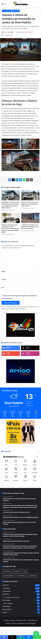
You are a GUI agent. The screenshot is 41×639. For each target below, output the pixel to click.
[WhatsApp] (24, 179)
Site (3, 287)
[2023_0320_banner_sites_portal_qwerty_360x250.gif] (20, 382)
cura (24, 571)
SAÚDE (5, 612)
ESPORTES (6, 594)
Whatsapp (32, 623)
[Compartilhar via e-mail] (27, 179)
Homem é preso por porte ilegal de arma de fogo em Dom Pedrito (29, 204)
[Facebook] (9, 179)
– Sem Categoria (8, 603)
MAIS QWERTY (7, 609)
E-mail (4, 279)
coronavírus (6, 571)
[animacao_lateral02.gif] (20, 325)
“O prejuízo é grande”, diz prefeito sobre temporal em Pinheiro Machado (30, 226)
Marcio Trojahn (7, 32)
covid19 (16, 571)
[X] (13, 179)
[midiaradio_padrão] (20, 443)
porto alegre (21, 575)
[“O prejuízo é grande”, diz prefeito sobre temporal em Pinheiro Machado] (30, 218)
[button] (36, 634)
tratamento (32, 575)
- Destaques (6, 11)
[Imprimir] (31, 179)
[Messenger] (20, 179)
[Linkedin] (16, 179)
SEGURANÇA (7, 606)
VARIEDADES (7, 591)
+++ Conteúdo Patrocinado (11, 597)
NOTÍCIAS (16, 11)
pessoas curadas (8, 575)
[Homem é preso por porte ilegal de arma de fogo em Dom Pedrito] (30, 195)
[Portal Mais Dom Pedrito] (20, 3)
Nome (4, 271)
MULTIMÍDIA (6, 600)
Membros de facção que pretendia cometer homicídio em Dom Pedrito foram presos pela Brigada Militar (10, 228)
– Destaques (6, 588)
